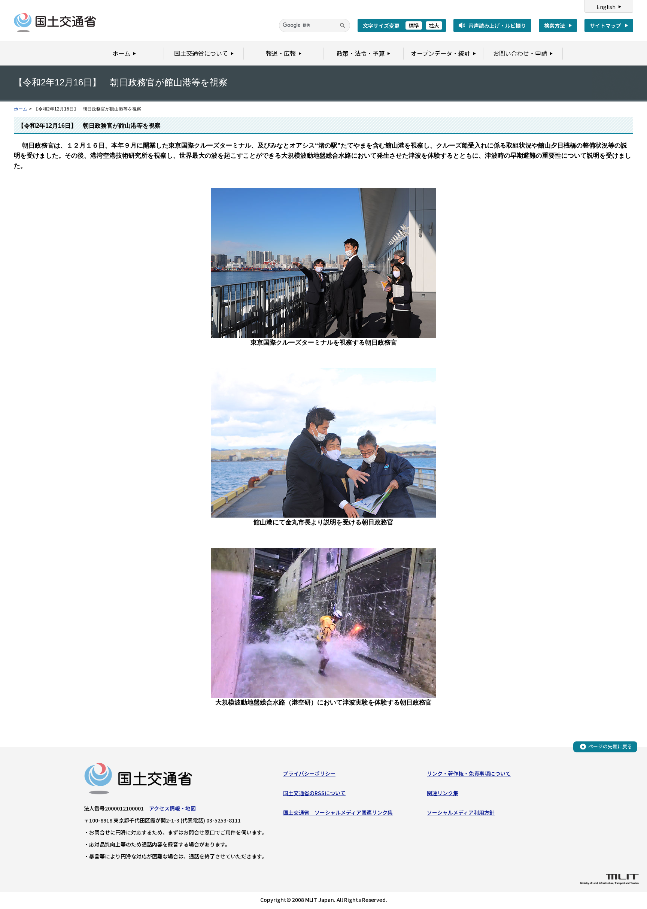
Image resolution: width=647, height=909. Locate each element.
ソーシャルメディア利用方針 (461, 812)
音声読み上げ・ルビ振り (497, 25)
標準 (413, 25)
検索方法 (554, 25)
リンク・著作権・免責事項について (469, 773)
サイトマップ (605, 25)
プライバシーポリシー (309, 773)
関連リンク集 (442, 793)
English (606, 6)
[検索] (342, 25)
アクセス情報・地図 (172, 808)
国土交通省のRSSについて (314, 793)
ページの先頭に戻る (610, 746)
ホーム (20, 109)
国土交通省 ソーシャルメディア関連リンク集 (338, 812)
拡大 (434, 25)
